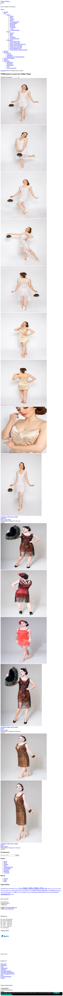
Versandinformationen (6, 971)
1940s (25, 888)
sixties (21, 892)
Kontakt (6, 59)
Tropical (51, 892)
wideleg (12, 894)
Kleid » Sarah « (4, 846)
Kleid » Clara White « (6, 519)
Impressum (16, 990)
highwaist (19, 890)
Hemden (12, 33)
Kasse (2, 966)
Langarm (44, 890)
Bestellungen (10, 62)
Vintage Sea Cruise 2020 (16, 47)
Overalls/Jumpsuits (14, 21)
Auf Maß (9, 54)
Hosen (11, 20)
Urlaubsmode (56, 892)
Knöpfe (34, 890)
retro (15, 892)
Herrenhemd (14, 890)
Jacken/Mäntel (13, 23)
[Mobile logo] (2, 991)
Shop (5, 13)
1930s (20, 888)
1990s (49, 888)
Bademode (12, 26)
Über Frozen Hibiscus (9, 58)
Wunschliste (10, 63)
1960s (36, 888)
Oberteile (12, 19)
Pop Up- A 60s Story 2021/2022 (18, 44)
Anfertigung (10, 55)
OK (55, 993)
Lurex (49, 890)
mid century (3, 892)
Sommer (24, 892)
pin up (13, 892)
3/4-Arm (3, 888)
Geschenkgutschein (14, 30)
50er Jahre (11, 888)
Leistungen (6, 52)
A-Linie (51, 888)
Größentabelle (4, 968)
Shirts (11, 34)
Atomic (54, 888)
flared (57, 888)
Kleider (11, 16)
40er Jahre (7, 888)
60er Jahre (16, 888)
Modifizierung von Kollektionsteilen (15, 56)
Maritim (53, 890)
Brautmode (12, 24)
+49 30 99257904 (9, 908)
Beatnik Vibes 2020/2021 (16, 45)
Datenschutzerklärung (6, 976)
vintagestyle (5, 894)
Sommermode (34, 892)
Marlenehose (58, 890)
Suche (17, 855)
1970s (41, 888)
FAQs (8, 66)
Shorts (18, 892)
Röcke (11, 17)
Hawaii (10, 890)
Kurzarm (39, 890)
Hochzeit (6, 51)
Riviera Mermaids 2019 (15, 48)
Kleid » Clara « (4, 730)
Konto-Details (10, 65)
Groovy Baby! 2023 (15, 41)
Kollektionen (10, 40)
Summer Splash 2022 (15, 42)
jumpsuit (30, 890)
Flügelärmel (3, 890)
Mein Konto (7, 61)
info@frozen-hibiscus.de (11, 907)
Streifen (47, 892)
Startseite (6, 12)
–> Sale (12, 28)
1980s (45, 888)
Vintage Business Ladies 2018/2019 (18, 49)
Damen (8, 14)
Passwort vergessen (11, 68)
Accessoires (13, 27)
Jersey (27, 890)
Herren (8, 31)
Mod (6, 892)
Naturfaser (9, 892)
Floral (60, 888)
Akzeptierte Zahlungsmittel (7, 972)
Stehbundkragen (42, 892)
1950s (30, 888)
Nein (58, 993)
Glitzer (7, 890)
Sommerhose (28, 892)
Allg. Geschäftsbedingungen (7, 973)
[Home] (2, 2)
